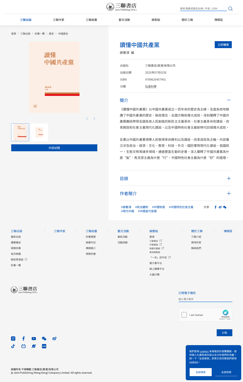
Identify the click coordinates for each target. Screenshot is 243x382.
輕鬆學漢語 (17, 259)
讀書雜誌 (16, 242)
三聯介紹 (196, 236)
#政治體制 (141, 207)
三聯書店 (153, 240)
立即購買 (223, 44)
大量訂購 (154, 274)
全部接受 (201, 372)
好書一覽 (40, 33)
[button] (87, 119)
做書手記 (91, 242)
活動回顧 (123, 242)
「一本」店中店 (158, 257)
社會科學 (151, 86)
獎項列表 (196, 242)
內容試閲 (54, 148)
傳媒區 (218, 19)
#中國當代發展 (147, 211)
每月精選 (16, 253)
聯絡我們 (196, 248)
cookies (204, 351)
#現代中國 (127, 211)
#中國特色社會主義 (181, 207)
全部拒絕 (226, 372)
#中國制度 (158, 207)
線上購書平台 (156, 268)
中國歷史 (63, 33)
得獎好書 (16, 248)
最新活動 (123, 236)
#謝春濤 (126, 207)
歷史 (51, 33)
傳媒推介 (91, 248)
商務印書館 (154, 248)
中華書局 (153, 244)
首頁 (13, 33)
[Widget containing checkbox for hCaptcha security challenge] (205, 315)
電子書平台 (155, 263)
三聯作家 (58, 19)
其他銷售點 (154, 252)
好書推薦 (91, 236)
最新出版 (16, 236)
